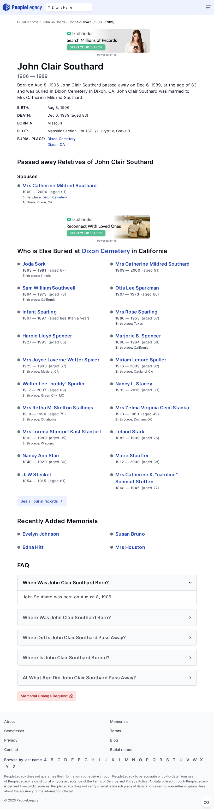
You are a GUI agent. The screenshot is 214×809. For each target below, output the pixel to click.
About (9, 721)
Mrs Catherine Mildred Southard (59, 185)
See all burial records (39, 501)
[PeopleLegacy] (22, 7)
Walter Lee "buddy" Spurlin (53, 383)
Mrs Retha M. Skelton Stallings (57, 407)
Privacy (10, 740)
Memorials (119, 721)
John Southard (54, 22)
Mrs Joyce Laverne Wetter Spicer (60, 359)
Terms (115, 731)
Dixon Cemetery (55, 197)
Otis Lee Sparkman (137, 288)
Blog (114, 740)
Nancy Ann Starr (41, 455)
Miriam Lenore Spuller (140, 359)
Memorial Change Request (44, 696)
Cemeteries (14, 731)
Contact (11, 749)
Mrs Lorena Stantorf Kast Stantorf (61, 431)
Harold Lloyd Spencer (47, 335)
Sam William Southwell (48, 288)
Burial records (27, 22)
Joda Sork (33, 264)
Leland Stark (129, 431)
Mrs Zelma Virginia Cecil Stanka (152, 407)
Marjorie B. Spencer (138, 335)
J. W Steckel (36, 474)
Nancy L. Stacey (133, 383)
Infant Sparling (39, 312)
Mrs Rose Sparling (136, 312)
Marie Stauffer (132, 455)
